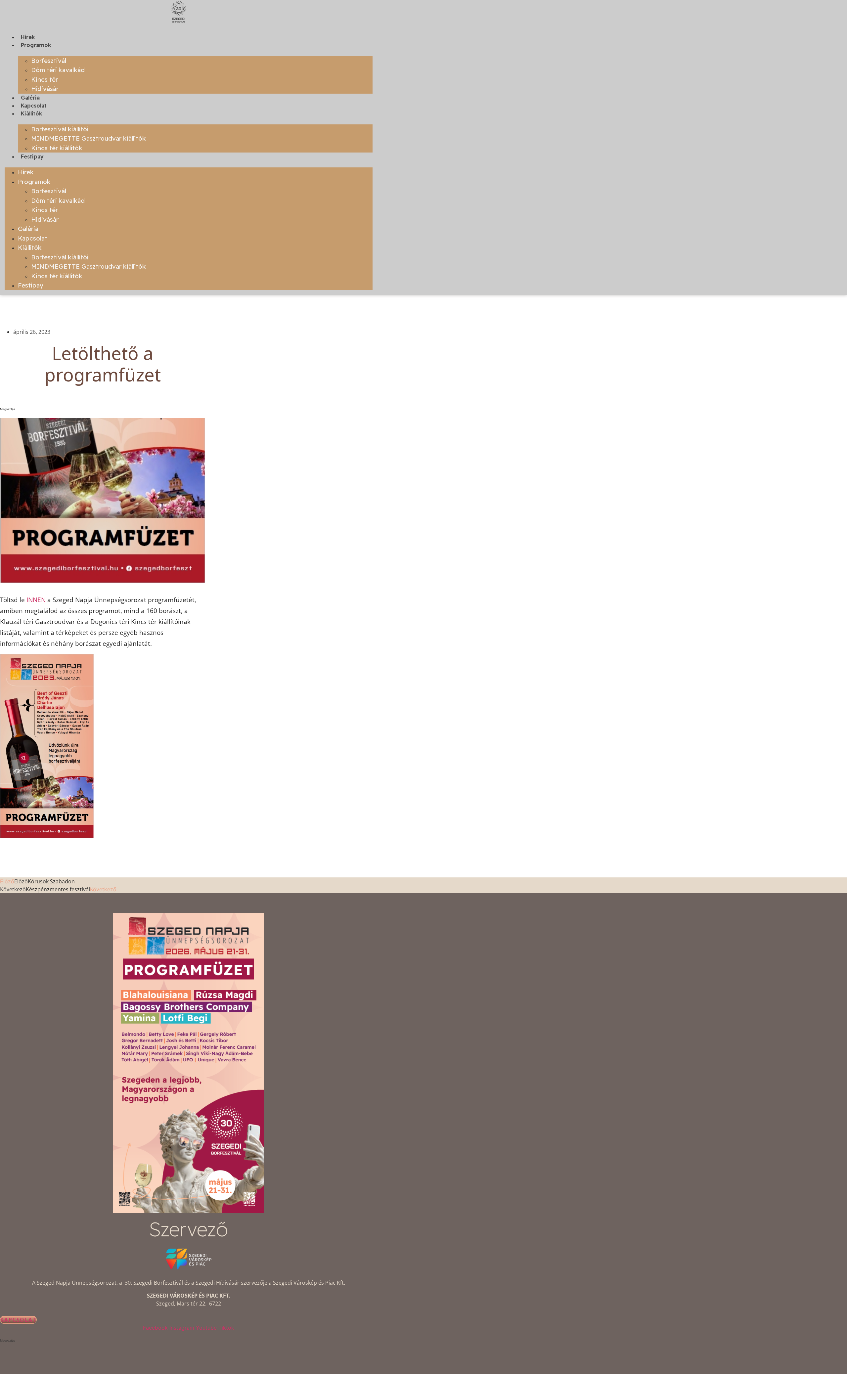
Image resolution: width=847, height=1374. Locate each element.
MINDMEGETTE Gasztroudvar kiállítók (88, 138)
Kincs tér (44, 79)
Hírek (28, 37)
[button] (102, 409)
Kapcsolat (34, 105)
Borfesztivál (48, 61)
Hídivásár (45, 89)
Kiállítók (31, 113)
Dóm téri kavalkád (58, 70)
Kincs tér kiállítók (56, 148)
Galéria (30, 97)
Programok (36, 45)
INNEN (36, 600)
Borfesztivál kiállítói (60, 129)
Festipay (32, 156)
